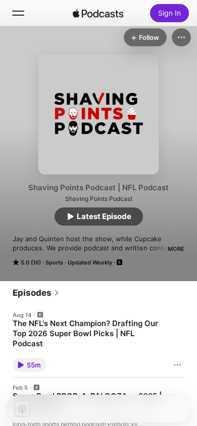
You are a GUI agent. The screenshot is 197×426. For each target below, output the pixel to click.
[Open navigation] (18, 13)
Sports (54, 262)
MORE (176, 248)
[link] (36, 292)
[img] (98, 13)
